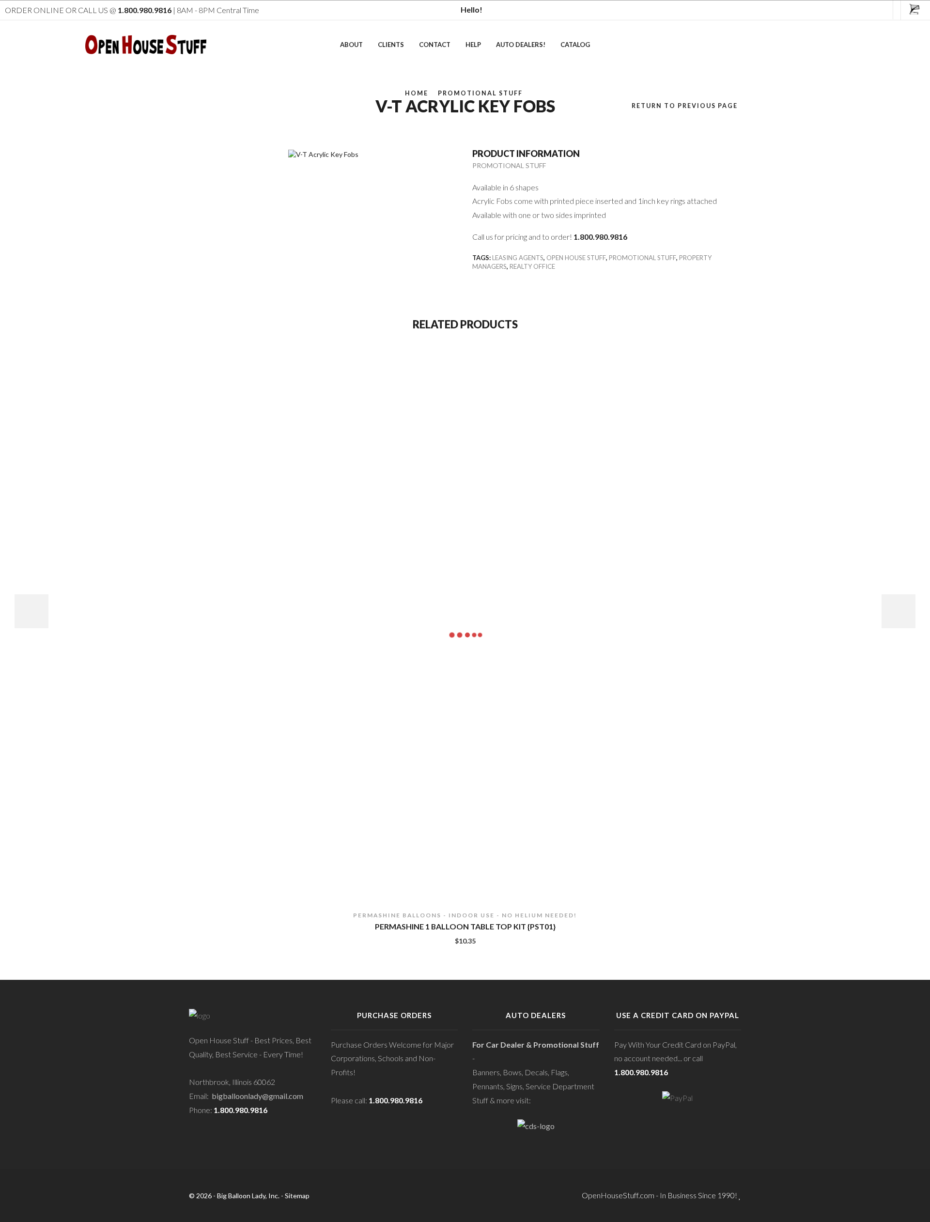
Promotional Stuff (480, 93)
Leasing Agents (517, 258)
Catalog (575, 44)
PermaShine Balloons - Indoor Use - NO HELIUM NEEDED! (465, 915)
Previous (31, 611)
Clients (391, 44)
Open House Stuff (576, 258)
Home (416, 93)
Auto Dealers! (520, 44)
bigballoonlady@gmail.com (257, 1095)
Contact (434, 44)
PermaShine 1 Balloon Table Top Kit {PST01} (465, 926)
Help (473, 44)
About (351, 44)
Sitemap (297, 1195)
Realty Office (532, 266)
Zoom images (209, 131)
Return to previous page (685, 106)
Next (898, 611)
